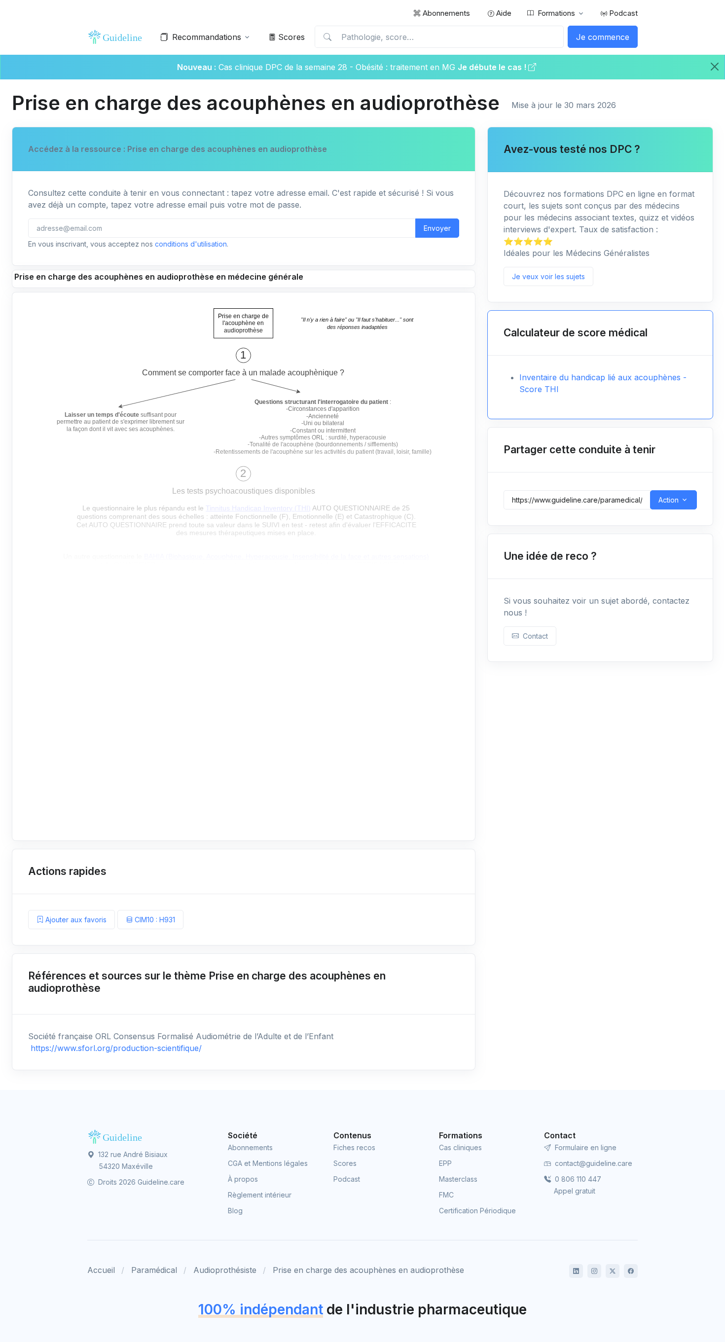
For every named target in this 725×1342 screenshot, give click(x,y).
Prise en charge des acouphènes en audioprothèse (368, 1270)
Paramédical (154, 1270)
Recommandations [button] (206, 37)
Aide (502, 13)
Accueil (101, 1270)
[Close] (715, 66)
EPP (445, 1163)
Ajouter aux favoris (75, 919)
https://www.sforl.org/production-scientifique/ (115, 1048)
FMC (446, 1195)
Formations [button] (556, 13)
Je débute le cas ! (493, 67)
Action (668, 500)
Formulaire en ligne (584, 1147)
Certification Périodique (477, 1210)
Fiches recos (354, 1147)
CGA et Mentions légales (268, 1163)
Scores (290, 37)
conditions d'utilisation (191, 244)
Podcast (622, 13)
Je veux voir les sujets (548, 276)
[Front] (116, 37)
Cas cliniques (460, 1147)
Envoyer (437, 228)
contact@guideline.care (592, 1163)
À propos (243, 1179)
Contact (533, 636)
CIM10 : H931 (154, 919)
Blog (235, 1210)
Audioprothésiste (224, 1270)
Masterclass (458, 1179)
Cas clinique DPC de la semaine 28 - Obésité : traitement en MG (338, 67)
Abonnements (445, 13)
